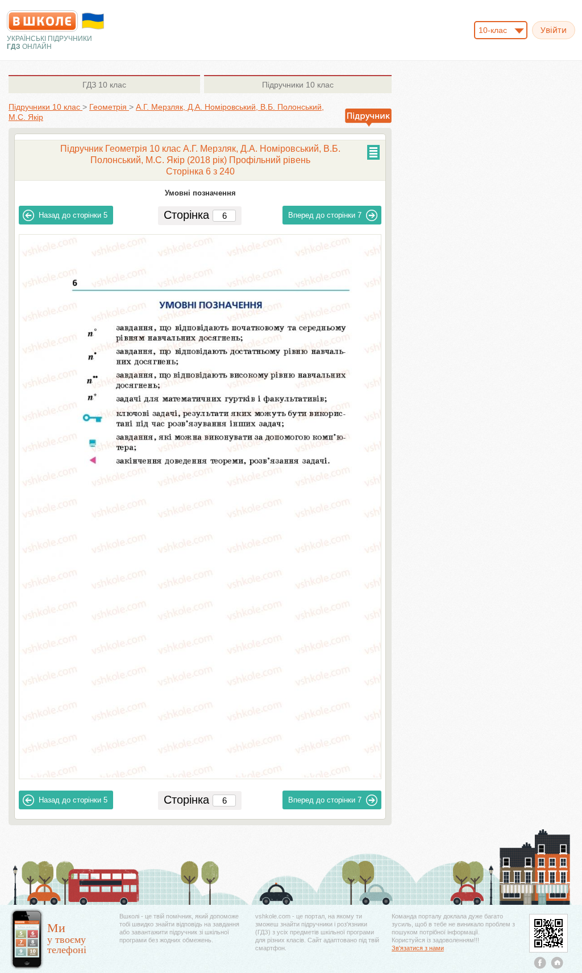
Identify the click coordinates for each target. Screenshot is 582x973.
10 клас (104, 84)
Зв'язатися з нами (418, 948)
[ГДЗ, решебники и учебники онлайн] (42, 21)
